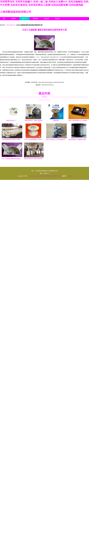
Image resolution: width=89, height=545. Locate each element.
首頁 (4, 18)
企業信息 (46, 18)
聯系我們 (35, 18)
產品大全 (24, 18)
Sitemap (69, 176)
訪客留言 (57, 18)
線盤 (42, 176)
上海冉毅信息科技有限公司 (15, 11)
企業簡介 (13, 18)
